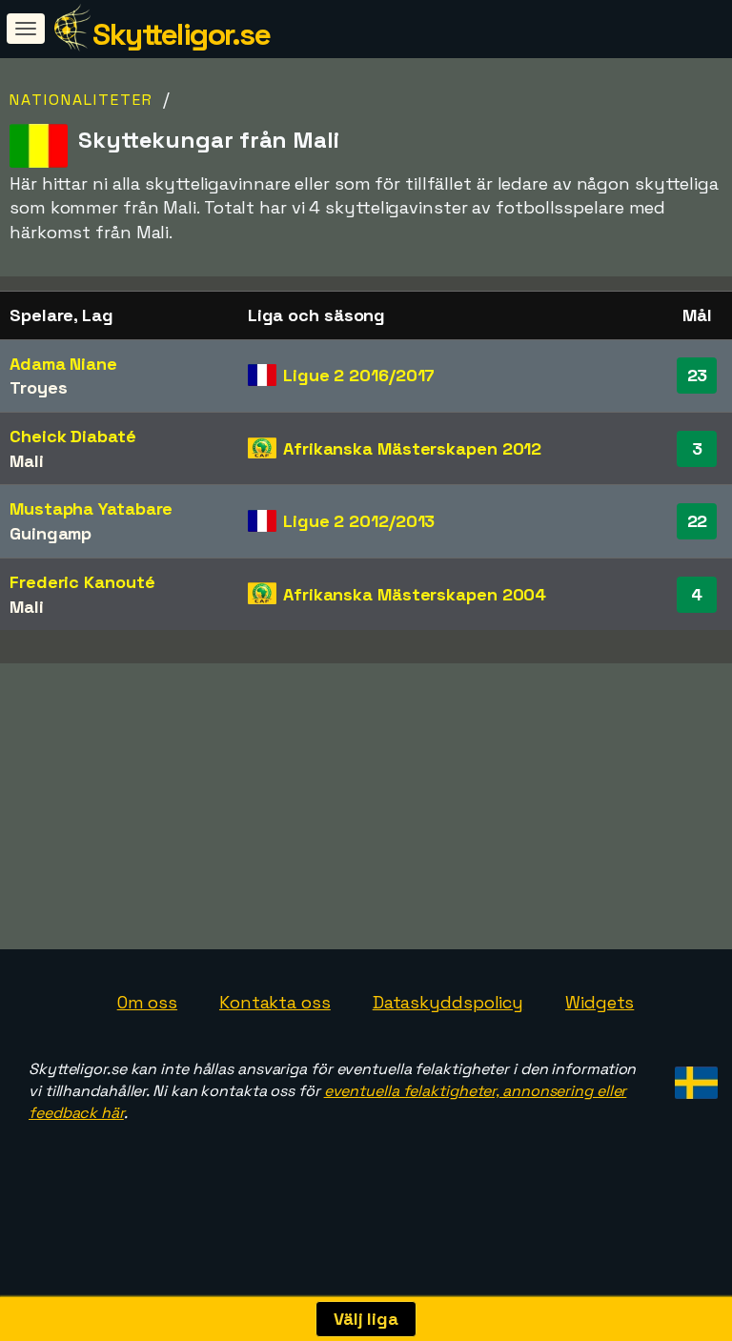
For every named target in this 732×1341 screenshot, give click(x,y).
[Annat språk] (693, 1076)
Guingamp (51, 533)
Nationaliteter (81, 100)
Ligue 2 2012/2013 (359, 521)
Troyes (38, 387)
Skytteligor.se (181, 34)
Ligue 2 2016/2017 (359, 375)
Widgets (599, 1002)
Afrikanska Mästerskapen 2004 (414, 594)
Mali (27, 461)
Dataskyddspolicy (448, 1002)
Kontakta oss (275, 1002)
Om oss (147, 1002)
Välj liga (366, 1319)
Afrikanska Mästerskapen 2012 (412, 448)
